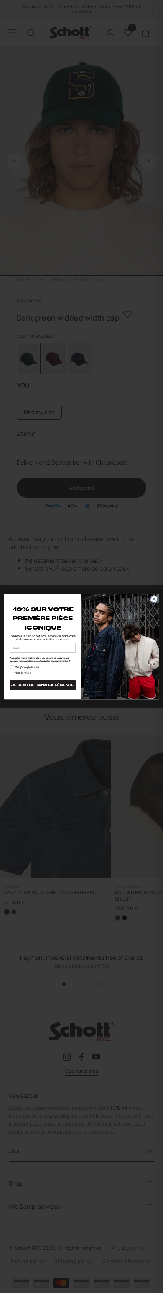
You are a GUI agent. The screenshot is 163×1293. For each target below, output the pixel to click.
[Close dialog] (154, 599)
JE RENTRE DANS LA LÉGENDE (42, 685)
